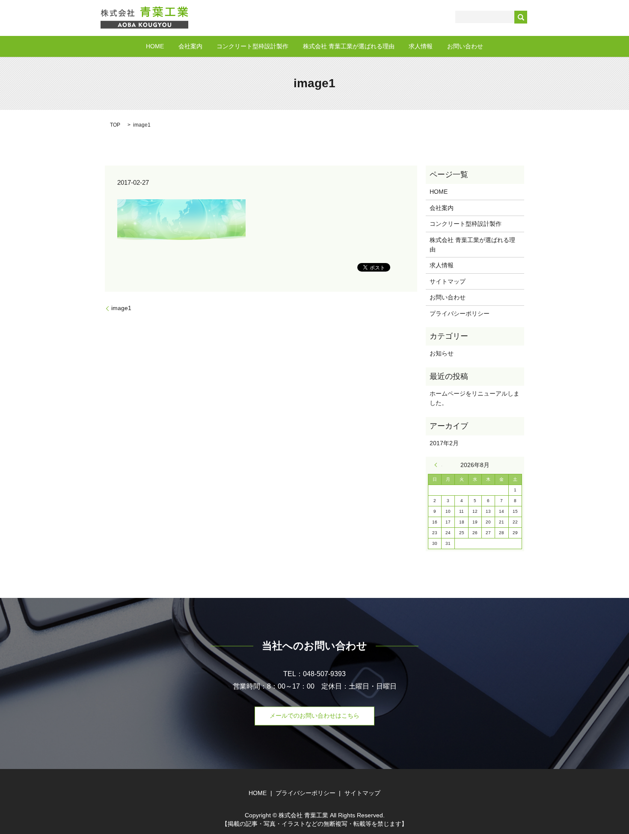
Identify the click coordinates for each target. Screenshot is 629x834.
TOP (115, 125)
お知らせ (442, 353)
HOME (155, 46)
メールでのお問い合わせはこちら (314, 715)
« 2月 (438, 465)
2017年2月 (444, 443)
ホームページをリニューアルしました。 (474, 398)
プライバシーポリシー (460, 313)
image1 (121, 308)
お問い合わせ (465, 46)
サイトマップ (448, 281)
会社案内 (190, 46)
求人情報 (421, 46)
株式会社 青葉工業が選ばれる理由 (349, 46)
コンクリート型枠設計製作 (252, 46)
